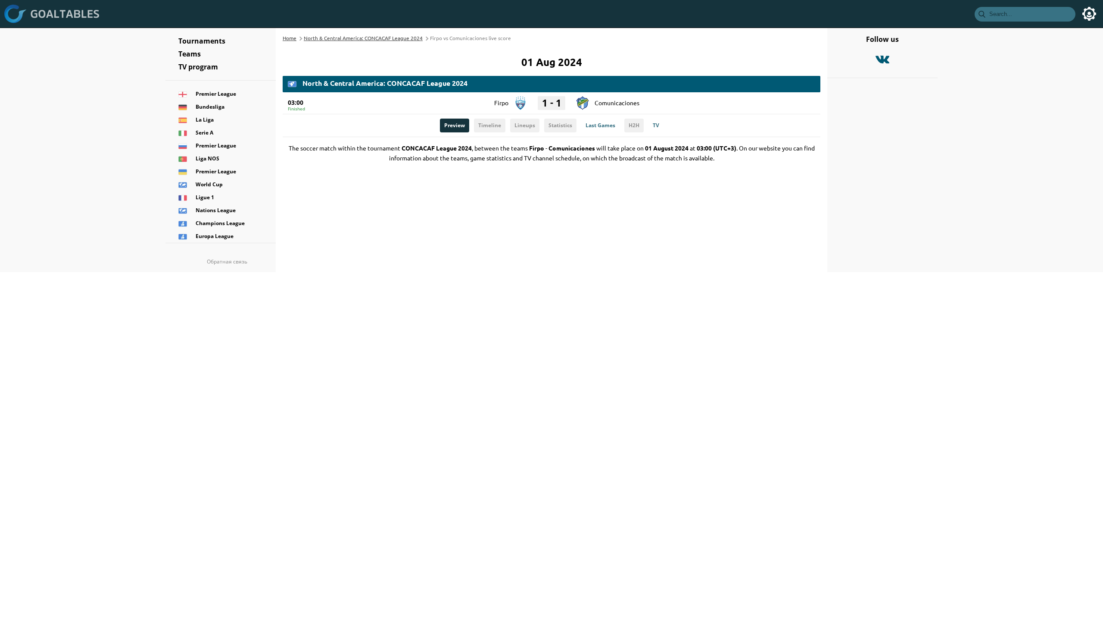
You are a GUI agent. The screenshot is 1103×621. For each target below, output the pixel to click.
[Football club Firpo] (520, 100)
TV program (198, 67)
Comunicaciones (617, 103)
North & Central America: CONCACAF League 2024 (363, 37)
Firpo (501, 103)
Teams (189, 54)
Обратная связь (227, 261)
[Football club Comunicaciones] (582, 100)
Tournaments (201, 41)
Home (289, 37)
